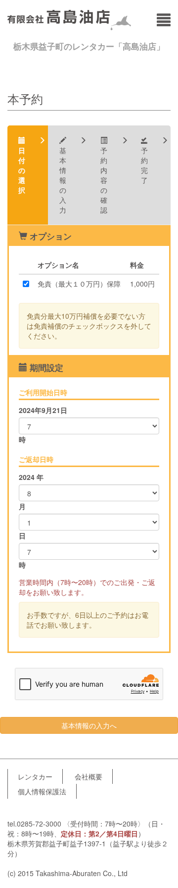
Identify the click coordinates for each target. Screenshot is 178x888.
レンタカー (35, 776)
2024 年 (31, 477)
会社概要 (88, 776)
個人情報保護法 (42, 791)
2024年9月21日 (43, 410)
